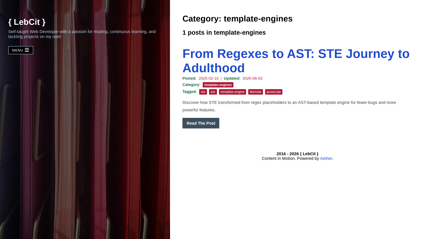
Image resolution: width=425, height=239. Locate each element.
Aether (326, 158)
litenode (255, 92)
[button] (20, 50)
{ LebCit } (26, 22)
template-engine (232, 92)
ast (213, 92)
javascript (274, 92)
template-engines (218, 85)
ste (203, 92)
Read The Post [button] (201, 123)
